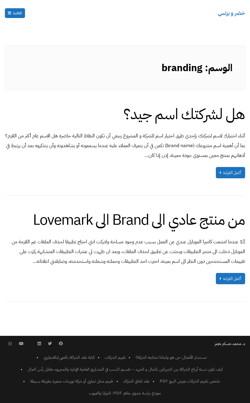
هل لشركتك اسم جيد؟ (184, 114)
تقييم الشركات (115, 357)
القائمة (17, 13)
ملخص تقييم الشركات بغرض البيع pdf (190, 381)
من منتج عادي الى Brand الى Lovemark (139, 220)
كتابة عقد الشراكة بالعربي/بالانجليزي (69, 357)
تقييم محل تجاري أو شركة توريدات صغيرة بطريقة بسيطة (71, 381)
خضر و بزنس (231, 13)
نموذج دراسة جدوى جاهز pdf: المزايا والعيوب (125, 393)
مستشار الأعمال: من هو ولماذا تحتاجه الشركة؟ (171, 357)
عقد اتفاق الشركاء (136, 381)
